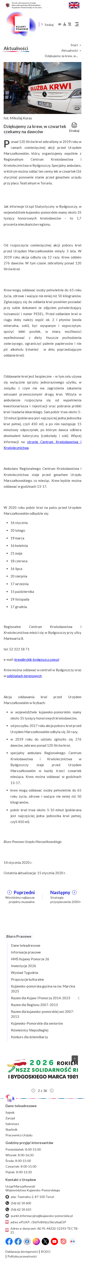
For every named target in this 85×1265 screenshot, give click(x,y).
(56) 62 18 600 (21, 1203)
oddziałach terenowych (24, 676)
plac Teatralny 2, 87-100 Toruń (32, 1197)
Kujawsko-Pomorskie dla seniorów (37, 1023)
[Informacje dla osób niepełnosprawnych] (67, 24)
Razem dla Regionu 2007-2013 (34, 1005)
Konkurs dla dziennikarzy (29, 1037)
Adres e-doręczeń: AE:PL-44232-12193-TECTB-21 (44, 1230)
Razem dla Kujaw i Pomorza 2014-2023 (40, 998)
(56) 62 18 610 (21, 1209)
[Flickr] (72, 1241)
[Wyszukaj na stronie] (42, 24)
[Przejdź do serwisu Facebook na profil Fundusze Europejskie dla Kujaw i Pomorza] (18, 1241)
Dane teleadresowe (25, 945)
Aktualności (69, 50)
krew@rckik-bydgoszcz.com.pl (37, 659)
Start (74, 45)
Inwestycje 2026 (23, 966)
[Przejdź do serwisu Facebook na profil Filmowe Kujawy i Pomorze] (27, 1241)
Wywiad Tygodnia (24, 972)
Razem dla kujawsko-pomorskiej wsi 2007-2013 (42, 1014)
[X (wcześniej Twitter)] (45, 1241)
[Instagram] (36, 1241)
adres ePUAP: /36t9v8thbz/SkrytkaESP (38, 1222)
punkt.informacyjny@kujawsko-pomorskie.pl (42, 1216)
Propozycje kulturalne (27, 979)
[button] (42, 1069)
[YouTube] (54, 1241)
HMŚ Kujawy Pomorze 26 (30, 959)
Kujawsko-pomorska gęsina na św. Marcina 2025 (43, 988)
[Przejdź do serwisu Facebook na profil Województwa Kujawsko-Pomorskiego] (9, 1241)
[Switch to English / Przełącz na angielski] (74, 4)
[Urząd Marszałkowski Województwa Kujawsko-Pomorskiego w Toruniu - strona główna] (20, 24)
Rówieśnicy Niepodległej (29, 1030)
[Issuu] (63, 1241)
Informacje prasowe (26, 952)
